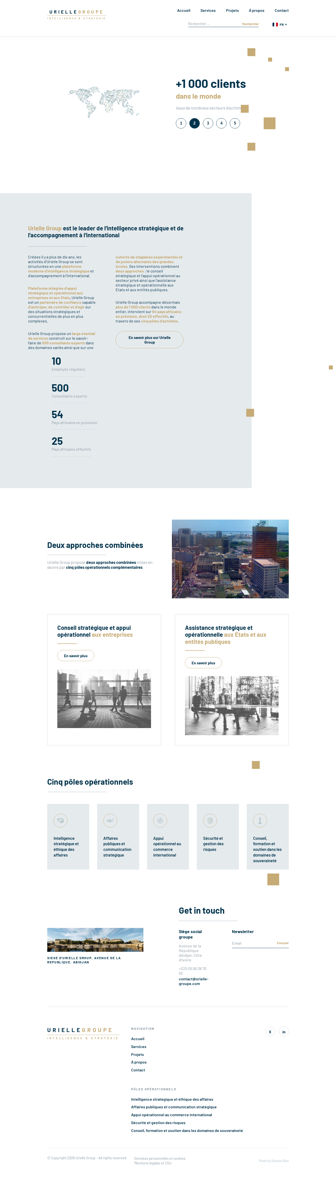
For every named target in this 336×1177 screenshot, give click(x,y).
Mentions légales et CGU (152, 1163)
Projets (232, 10)
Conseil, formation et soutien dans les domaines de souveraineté (187, 1130)
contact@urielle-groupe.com (193, 981)
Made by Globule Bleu (274, 1161)
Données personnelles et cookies (159, 1158)
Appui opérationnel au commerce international (171, 1114)
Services (208, 10)
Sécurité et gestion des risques (158, 1122)
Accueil (183, 10)
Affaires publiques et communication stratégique (174, 1106)
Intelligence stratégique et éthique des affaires (172, 1099)
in (284, 1031)
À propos (256, 10)
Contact (282, 10)
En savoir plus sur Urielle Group (150, 339)
